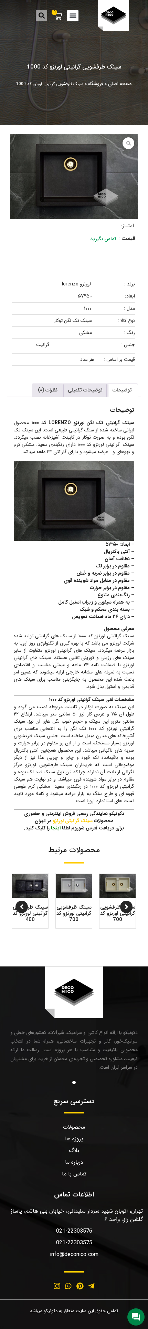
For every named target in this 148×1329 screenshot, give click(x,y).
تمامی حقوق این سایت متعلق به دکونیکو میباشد (74, 1311)
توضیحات (122, 390)
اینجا (56, 828)
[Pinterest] (80, 1286)
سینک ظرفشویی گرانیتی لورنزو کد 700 (117, 913)
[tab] (122, 390)
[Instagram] (57, 1286)
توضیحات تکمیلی (85, 390)
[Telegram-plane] (91, 1286)
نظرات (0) (47, 390)
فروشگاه (95, 83)
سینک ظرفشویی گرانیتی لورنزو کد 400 (30, 913)
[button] (72, 15)
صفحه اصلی (120, 83)
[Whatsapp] (68, 1286)
